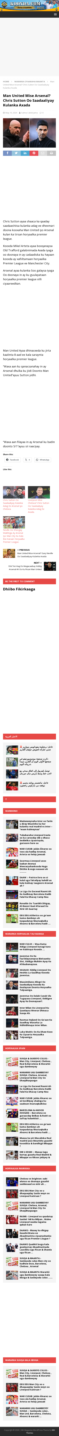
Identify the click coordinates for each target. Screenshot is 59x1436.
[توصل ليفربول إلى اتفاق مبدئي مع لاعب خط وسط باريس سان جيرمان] (12, 773)
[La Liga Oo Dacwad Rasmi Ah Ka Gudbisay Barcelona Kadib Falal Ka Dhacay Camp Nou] (12, 894)
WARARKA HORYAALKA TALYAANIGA (24, 933)
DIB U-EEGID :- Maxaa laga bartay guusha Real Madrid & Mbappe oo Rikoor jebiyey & (35, 1155)
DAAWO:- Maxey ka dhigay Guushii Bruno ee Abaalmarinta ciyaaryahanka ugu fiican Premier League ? (35, 1234)
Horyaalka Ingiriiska (17, 1168)
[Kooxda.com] (29, 9)
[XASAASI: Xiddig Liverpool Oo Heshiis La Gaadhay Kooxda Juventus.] (12, 973)
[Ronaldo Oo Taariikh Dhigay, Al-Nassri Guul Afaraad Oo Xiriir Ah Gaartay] (12, 906)
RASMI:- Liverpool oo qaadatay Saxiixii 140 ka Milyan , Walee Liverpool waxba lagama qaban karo (36, 1220)
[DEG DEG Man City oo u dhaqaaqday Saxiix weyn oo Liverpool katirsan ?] (12, 1193)
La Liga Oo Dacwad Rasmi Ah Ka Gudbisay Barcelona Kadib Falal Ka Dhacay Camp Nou (35, 894)
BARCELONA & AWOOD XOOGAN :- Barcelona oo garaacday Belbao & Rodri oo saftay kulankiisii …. (35, 1114)
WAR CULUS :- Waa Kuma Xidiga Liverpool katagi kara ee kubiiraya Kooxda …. (35, 947)
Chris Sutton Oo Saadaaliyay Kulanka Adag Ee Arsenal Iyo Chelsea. (13, 504)
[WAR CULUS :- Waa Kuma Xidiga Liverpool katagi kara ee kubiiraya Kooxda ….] (12, 947)
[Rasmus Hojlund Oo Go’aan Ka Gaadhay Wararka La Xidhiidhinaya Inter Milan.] (12, 1023)
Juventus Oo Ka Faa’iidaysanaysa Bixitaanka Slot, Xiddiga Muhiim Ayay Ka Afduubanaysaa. (35, 960)
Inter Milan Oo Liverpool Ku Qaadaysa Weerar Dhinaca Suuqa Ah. (34, 1010)
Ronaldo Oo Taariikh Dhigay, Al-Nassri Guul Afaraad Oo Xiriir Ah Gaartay (35, 906)
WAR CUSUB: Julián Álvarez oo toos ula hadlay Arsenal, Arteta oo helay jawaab (36, 851)
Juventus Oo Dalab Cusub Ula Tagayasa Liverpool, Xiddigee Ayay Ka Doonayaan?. (36, 998)
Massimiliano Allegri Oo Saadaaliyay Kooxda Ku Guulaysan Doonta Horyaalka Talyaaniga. (35, 986)
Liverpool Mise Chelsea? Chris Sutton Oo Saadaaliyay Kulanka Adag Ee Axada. (38, 506)
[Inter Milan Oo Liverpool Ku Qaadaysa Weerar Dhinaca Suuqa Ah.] (12, 1011)
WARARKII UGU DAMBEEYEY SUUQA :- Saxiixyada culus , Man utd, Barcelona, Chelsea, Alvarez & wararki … (35, 1412)
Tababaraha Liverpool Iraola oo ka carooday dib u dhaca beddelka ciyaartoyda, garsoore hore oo (35, 839)
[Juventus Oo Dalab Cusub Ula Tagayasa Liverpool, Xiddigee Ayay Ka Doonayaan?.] (12, 999)
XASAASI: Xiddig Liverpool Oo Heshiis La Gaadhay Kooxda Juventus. (35, 972)
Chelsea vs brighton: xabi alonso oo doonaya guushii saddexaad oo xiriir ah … (34, 1181)
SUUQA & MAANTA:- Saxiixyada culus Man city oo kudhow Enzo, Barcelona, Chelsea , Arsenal (35, 1262)
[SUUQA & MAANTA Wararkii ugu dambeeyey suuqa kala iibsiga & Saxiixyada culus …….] (12, 1275)
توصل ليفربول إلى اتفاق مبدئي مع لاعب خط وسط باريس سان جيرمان (35, 772)
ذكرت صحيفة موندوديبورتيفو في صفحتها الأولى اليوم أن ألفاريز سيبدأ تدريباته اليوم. (35, 761)
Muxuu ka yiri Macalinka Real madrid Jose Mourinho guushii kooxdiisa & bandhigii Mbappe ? (36, 1142)
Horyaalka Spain (15, 1048)
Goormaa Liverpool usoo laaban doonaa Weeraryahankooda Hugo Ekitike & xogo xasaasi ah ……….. (34, 866)
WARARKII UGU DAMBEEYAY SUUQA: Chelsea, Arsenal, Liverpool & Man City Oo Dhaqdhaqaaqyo (34, 1076)
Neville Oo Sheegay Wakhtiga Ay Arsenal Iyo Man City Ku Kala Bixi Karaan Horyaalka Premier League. (14, 536)
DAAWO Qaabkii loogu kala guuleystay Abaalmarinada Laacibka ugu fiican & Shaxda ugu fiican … (36, 1248)
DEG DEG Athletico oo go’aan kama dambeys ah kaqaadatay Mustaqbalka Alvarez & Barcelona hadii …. (35, 919)
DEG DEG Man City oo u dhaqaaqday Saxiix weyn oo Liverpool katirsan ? (35, 1193)
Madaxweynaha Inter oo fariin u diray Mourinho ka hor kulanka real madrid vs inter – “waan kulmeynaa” (36, 825)
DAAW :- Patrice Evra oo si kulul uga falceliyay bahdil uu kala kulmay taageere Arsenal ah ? (36, 881)
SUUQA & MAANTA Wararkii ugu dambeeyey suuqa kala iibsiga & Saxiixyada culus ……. (36, 1275)
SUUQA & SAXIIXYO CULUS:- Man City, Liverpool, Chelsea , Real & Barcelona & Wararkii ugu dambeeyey (35, 1062)
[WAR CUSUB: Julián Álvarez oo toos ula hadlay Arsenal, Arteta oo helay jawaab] (12, 852)
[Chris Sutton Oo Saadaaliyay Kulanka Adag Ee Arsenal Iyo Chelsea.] (14, 492)
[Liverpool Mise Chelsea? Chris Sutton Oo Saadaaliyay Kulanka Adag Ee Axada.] (39, 492)
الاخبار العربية (11, 736)
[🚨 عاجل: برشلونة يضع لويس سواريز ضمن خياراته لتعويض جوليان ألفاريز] (12, 749)
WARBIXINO (11, 810)
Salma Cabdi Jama (29, 112)
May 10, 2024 (11, 112)
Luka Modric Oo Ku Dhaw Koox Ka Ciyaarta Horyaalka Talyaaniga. (36, 1034)
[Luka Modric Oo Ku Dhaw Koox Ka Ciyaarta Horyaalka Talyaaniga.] (12, 1035)
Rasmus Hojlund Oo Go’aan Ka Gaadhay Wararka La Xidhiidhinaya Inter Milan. (36, 1022)
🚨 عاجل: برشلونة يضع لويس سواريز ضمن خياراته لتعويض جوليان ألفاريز (36, 748)
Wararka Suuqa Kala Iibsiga (21, 1360)
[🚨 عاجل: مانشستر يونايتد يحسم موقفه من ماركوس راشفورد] (12, 785)
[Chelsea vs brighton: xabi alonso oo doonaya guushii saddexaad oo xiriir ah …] (12, 1181)
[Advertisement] (29, 47)
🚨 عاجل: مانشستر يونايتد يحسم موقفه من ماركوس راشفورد (34, 784)
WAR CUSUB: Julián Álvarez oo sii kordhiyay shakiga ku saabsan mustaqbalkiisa (36, 1101)
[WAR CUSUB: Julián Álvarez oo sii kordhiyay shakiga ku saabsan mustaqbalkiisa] (12, 1101)
